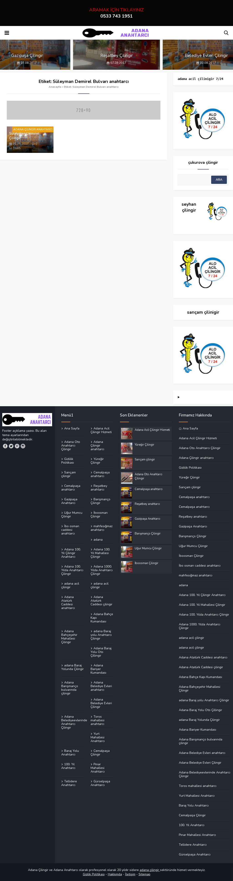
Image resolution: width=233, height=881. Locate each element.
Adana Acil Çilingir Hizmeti (101, 430)
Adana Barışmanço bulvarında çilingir (69, 687)
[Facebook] (5, 446)
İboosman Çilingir (99, 514)
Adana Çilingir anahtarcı (97, 445)
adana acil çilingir (70, 585)
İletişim (130, 874)
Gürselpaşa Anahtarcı (100, 783)
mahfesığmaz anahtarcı (101, 528)
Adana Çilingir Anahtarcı (32, 129)
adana (98, 539)
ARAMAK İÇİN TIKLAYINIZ (116, 13)
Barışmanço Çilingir (100, 501)
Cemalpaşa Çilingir (100, 752)
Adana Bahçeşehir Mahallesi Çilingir (69, 636)
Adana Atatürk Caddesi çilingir (101, 600)
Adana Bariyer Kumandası (98, 669)
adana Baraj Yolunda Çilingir (72, 667)
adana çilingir (150, 870)
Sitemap (144, 874)
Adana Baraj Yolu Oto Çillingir (101, 652)
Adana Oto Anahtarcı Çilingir (70, 445)
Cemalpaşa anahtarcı (100, 474)
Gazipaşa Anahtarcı (69, 501)
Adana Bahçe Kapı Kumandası (102, 617)
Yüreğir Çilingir (97, 461)
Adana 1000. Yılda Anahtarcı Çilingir (102, 570)
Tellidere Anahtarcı (69, 783)
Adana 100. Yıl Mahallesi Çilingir (100, 553)
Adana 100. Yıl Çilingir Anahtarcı (71, 553)
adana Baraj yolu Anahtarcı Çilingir (101, 634)
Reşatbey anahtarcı (99, 487)
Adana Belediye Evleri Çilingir (101, 703)
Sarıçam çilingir (68, 474)
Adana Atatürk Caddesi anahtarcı (68, 602)
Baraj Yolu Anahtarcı (70, 752)
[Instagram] (23, 446)
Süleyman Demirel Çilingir (24, 135)
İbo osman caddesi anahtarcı (70, 529)
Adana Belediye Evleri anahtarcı (101, 686)
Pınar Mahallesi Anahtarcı (98, 767)
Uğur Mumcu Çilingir (71, 514)
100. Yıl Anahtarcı (68, 766)
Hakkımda (115, 874)
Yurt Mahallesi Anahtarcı (98, 737)
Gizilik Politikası (94, 874)
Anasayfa (55, 87)
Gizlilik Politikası (67, 461)
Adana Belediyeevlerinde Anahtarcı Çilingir (72, 721)
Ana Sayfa (71, 428)
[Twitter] (11, 446)
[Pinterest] (17, 446)
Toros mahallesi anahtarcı (97, 720)
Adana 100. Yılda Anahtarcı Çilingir (72, 570)
